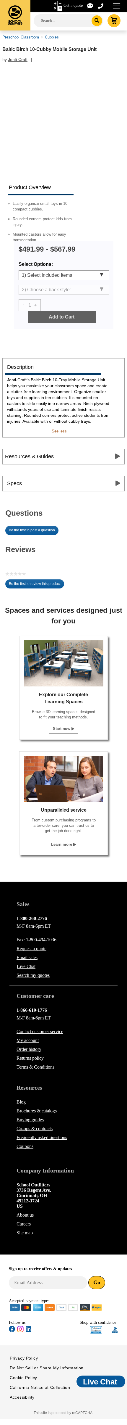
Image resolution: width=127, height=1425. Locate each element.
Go (96, 1282)
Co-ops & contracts (35, 1128)
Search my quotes (33, 975)
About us (25, 1214)
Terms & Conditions (35, 1066)
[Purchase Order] (73, 1307)
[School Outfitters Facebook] (12, 1330)
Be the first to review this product (36, 585)
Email (27, 957)
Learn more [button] (62, 844)
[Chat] (90, 5)
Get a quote (73, 5)
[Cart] (114, 20)
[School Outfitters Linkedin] (28, 1330)
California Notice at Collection (40, 1387)
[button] (96, 1330)
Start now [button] (62, 728)
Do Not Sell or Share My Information (47, 1368)
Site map (25, 1232)
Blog (21, 1101)
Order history (29, 1049)
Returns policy (30, 1058)
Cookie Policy (23, 1377)
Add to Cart (61, 316)
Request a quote (31, 948)
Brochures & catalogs (37, 1110)
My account (28, 1040)
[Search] (97, 21)
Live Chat (26, 966)
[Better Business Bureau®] (115, 1329)
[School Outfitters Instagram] (20, 1331)
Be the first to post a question (32, 530)
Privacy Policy (24, 1358)
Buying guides (30, 1119)
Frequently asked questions (42, 1137)
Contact (40, 1031)
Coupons (25, 1146)
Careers (24, 1223)
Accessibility (22, 1397)
